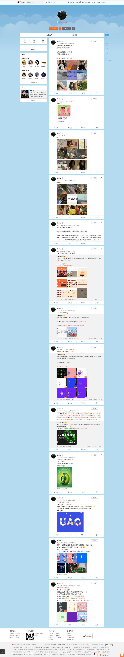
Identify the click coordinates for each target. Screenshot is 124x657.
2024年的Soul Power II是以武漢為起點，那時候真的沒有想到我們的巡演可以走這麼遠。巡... (38, 94)
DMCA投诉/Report (85, 645)
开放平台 (50, 639)
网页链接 (68, 260)
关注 (54, 28)
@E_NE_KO (75, 419)
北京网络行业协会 (86, 652)
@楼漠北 (71, 417)
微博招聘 (47, 645)
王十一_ (24, 78)
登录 (99, 2)
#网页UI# (59, 366)
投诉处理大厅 (76, 645)
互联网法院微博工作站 (97, 645)
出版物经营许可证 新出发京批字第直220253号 (98, 649)
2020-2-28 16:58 (61, 585)
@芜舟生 (87, 415)
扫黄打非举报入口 (97, 652)
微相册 (17, 635)
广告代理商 (58, 637)
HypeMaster (44, 66)
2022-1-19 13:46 (61, 299)
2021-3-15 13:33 (61, 338)
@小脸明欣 (64, 264)
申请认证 (50, 634)
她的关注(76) (25, 58)
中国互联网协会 (77, 652)
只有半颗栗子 (38, 78)
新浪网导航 (53, 645)
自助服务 (69, 635)
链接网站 (58, 634)
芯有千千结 (31, 78)
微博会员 (12, 635)
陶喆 (31, 91)
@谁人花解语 (92, 417)
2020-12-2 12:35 (61, 411)
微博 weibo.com (71, 299)
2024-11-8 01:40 (61, 43)
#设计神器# (64, 366)
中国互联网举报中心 (17, 652)
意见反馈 (28, 645)
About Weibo (40, 645)
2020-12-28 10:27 (61, 349)
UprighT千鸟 (44, 78)
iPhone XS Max (71, 180)
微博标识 (50, 637)
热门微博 (12, 634)
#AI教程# (59, 258)
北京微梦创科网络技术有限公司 (83, 654)
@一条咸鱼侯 (66, 419)
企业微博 (50, 635)
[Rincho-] (53, 44)
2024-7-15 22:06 (61, 180)
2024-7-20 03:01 (61, 135)
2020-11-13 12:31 (61, 446)
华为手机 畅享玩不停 (73, 411)
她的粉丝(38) (25, 70)
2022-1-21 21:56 (61, 251)
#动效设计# (81, 325)
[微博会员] (62, 41)
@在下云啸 (67, 415)
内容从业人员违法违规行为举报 (42, 652)
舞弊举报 (34, 645)
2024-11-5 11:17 (61, 101)
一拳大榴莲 (24, 66)
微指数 (17, 637)
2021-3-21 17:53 (61, 310)
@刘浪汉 (93, 419)
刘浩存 (30, 66)
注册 (93, 2)
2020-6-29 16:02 (61, 500)
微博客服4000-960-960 (19, 645)
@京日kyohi (84, 419)
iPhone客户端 (71, 43)
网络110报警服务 (55, 652)
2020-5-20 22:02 (61, 543)
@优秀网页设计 (70, 413)
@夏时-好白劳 (85, 413)
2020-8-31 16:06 (61, 457)
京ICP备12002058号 (28, 647)
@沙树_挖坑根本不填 (81, 417)
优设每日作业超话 (67, 266)
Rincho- (59, 41)
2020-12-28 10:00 (61, 400)
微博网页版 (71, 446)
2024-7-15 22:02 (61, 225)
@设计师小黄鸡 (60, 422)
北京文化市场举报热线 (66, 652)
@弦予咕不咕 (96, 415)
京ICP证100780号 (17, 647)
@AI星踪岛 (59, 256)
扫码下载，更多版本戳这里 (39, 634)
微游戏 (11, 637)
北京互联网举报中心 (28, 652)
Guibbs (37, 66)
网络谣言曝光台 (106, 652)
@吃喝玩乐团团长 (79, 596)
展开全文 (70, 58)
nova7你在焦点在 (72, 251)
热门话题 (18, 634)
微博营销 (58, 635)
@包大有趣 (80, 506)
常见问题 (69, 634)
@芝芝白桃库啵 (63, 417)
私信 (66, 28)
